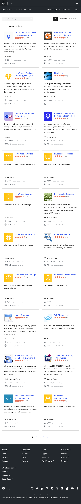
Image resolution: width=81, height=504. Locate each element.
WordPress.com (9, 468)
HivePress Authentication (60, 397)
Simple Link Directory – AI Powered (63, 356)
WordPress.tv (48, 461)
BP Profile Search (62, 234)
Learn (44, 450)
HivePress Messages (63, 154)
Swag (64, 461)
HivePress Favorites (24, 154)
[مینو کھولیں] (77, 3)
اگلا (48, 437)
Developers (46, 457)
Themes (25, 454)
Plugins (24, 457)
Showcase (26, 450)
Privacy (5, 461)
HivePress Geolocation (25, 234)
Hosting (5, 457)
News (4, 454)
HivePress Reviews (23, 194)
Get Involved (66, 450)
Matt (5, 471)
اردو (9, 488)
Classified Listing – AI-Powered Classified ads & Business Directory (65, 114)
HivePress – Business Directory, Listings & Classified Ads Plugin (24, 74)
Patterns (25, 461)
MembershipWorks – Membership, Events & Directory (25, 356)
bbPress (6, 475)
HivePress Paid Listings (25, 275)
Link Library (59, 73)
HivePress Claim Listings (65, 275)
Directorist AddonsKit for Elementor (24, 114)
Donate (65, 457)
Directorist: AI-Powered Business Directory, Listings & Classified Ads (26, 34)
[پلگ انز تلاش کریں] (31, 19)
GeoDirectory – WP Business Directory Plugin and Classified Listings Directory (63, 34)
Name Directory (22, 315)
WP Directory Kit (61, 315)
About (4, 450)
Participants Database (64, 194)
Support (45, 454)
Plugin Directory (7, 9)
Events (64, 454)
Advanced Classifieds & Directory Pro (24, 397)
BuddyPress (8, 479)
